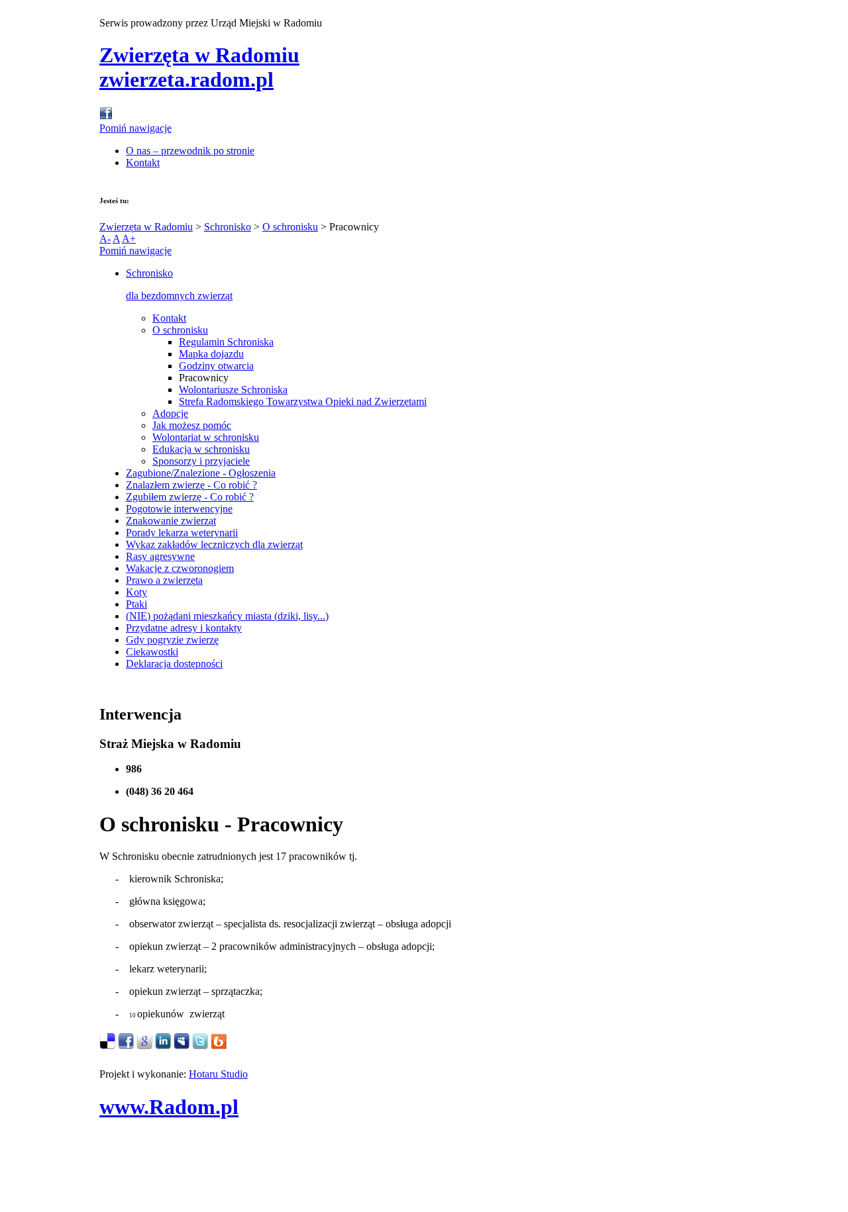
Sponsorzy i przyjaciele (201, 461)
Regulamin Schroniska (226, 342)
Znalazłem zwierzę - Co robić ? (191, 484)
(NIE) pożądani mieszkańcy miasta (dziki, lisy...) (227, 616)
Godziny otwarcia (216, 365)
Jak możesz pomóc (191, 425)
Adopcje (170, 413)
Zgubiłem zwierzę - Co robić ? (190, 496)
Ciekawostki (152, 651)
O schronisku (290, 226)
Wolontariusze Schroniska (233, 389)
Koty (136, 592)
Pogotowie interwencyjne (179, 508)
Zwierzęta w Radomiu (146, 226)
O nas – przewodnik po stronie (190, 150)
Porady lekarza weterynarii (182, 532)
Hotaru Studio (218, 1074)
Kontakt (143, 162)
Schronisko (227, 226)
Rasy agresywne (160, 556)
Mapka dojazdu (211, 353)
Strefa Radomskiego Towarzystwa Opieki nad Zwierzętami (303, 401)
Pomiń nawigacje (135, 128)
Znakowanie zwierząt (171, 520)
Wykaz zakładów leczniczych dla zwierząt (214, 544)
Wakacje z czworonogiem (180, 568)
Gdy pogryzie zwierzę (172, 639)
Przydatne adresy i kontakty (184, 627)
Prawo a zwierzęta (164, 580)
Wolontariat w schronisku (205, 437)
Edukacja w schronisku (201, 449)
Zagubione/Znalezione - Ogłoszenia (201, 473)
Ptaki (136, 604)
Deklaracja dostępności (174, 663)
